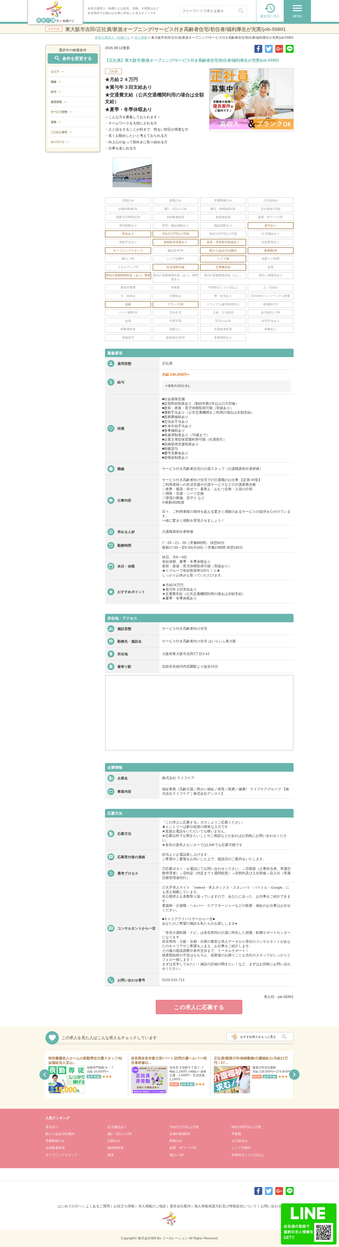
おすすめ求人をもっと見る (258, 1037)
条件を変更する (73, 58)
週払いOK (177, 1155)
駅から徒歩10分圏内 (60, 1134)
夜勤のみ (176, 1141)
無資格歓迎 (115, 1148)
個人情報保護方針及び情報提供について (225, 1206)
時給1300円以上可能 (246, 1127)
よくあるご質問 (98, 1206)
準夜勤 (236, 1134)
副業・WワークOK (183, 1148)
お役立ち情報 (124, 1206)
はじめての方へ (70, 1206)
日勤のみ (113, 1141)
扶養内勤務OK (180, 1134)
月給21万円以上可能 (184, 1127)
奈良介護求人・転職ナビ (112, 37)
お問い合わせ (271, 1206)
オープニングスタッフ (61, 1155)
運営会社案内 (180, 1206)
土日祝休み (240, 1141)
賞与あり (51, 1127)
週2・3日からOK (119, 1134)
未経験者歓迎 (55, 1148)
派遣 (110, 1155)
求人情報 (140, 37)
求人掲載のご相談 (152, 1206)
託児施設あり (117, 1127)
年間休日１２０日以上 (248, 1155)
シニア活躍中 (241, 1148)
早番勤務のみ (55, 1141)
